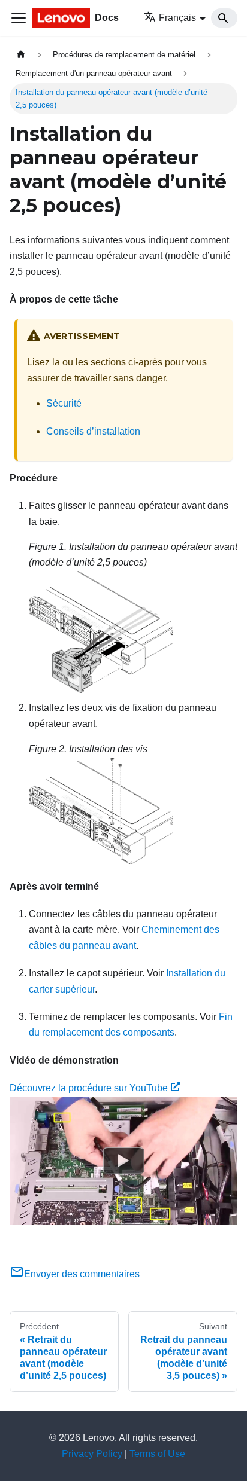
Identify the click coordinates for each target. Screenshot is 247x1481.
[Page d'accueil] (21, 54)
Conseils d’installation (93, 431)
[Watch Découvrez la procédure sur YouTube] (123, 1160)
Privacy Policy (92, 1454)
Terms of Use (157, 1454)
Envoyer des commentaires (82, 1274)
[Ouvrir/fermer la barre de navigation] (19, 18)
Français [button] (177, 18)
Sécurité (64, 403)
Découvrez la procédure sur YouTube (89, 1088)
